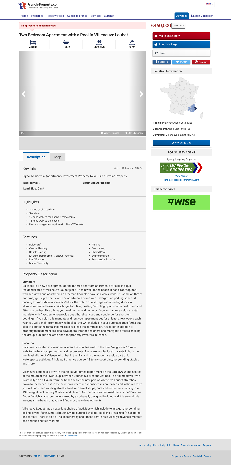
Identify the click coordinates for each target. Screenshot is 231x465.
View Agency (181, 176)
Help (162, 445)
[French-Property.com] (38, 6)
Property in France (181, 456)
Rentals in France (202, 456)
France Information (191, 445)
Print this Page (167, 44)
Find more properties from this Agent (181, 180)
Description (36, 157)
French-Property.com (44, 455)
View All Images (111, 133)
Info (169, 445)
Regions (207, 445)
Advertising (145, 445)
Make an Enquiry (169, 35)
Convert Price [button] (178, 25)
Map (57, 157)
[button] (27, 93)
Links (156, 445)
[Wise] (181, 202)
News (176, 445)
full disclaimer (71, 435)
